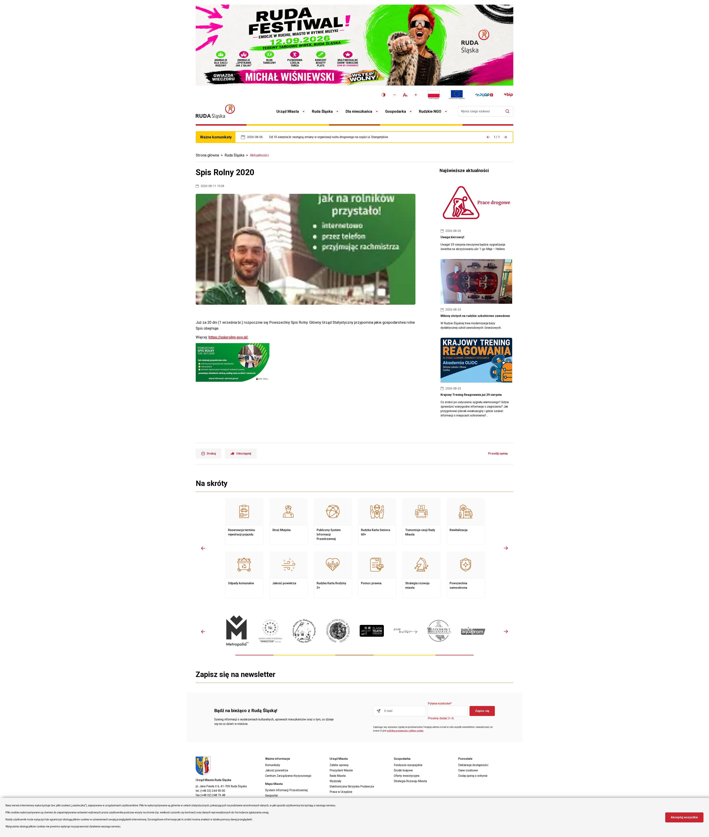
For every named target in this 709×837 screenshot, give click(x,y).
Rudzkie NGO (430, 111)
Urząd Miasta (287, 111)
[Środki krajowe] (434, 94)
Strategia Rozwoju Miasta (410, 781)
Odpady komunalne (244, 574)
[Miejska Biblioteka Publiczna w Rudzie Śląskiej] (338, 630)
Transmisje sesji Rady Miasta (421, 521)
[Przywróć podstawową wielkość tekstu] (405, 95)
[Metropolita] (236, 631)
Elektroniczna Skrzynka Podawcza (352, 786)
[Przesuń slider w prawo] (506, 548)
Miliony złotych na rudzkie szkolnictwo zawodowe (476, 294)
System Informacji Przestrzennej (286, 790)
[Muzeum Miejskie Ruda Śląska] (304, 631)
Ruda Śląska (322, 111)
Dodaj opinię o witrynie (472, 776)
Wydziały (335, 781)
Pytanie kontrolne (440, 704)
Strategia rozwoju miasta (421, 574)
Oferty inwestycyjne (406, 776)
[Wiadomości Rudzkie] (439, 631)
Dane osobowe (468, 770)
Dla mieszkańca (359, 111)
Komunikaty (272, 765)
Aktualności (259, 155)
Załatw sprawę (339, 765)
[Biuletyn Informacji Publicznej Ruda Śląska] (508, 94)
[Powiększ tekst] (416, 95)
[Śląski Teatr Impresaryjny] (372, 631)
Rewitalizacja (466, 521)
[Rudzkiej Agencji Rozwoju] (270, 631)
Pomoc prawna (377, 574)
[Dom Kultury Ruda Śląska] (405, 631)
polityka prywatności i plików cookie (405, 730)
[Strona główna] (215, 111)
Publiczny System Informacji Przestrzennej (333, 521)
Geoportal (271, 795)
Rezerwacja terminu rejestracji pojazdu (244, 521)
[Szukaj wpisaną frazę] (508, 111)
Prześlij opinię (498, 453)
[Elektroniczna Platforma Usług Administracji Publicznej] (484, 95)
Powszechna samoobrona (466, 574)
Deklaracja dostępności (473, 765)
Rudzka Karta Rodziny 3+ (333, 574)
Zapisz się (482, 711)
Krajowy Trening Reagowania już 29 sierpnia (476, 378)
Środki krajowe (403, 770)
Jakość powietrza (288, 574)
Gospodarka (395, 111)
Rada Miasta (338, 776)
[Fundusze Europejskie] (457, 94)
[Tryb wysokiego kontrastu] (383, 95)
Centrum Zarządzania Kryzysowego (288, 776)
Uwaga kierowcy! (476, 215)
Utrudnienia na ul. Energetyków (328, 137)
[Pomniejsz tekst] (394, 95)
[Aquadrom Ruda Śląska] (473, 631)
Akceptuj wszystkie (684, 817)
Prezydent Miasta (341, 770)
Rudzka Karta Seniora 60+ (377, 521)
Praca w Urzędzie (341, 792)
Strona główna (207, 155)
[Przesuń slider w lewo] (203, 548)
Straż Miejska (288, 521)
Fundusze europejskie (408, 765)
